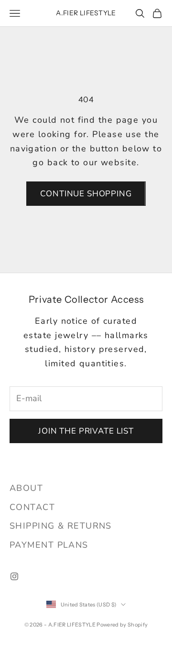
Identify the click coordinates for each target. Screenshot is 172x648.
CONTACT (32, 507)
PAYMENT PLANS (49, 545)
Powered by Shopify (122, 624)
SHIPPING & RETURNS (61, 525)
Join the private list (86, 430)
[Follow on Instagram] (14, 576)
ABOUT (26, 488)
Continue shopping (85, 193)
